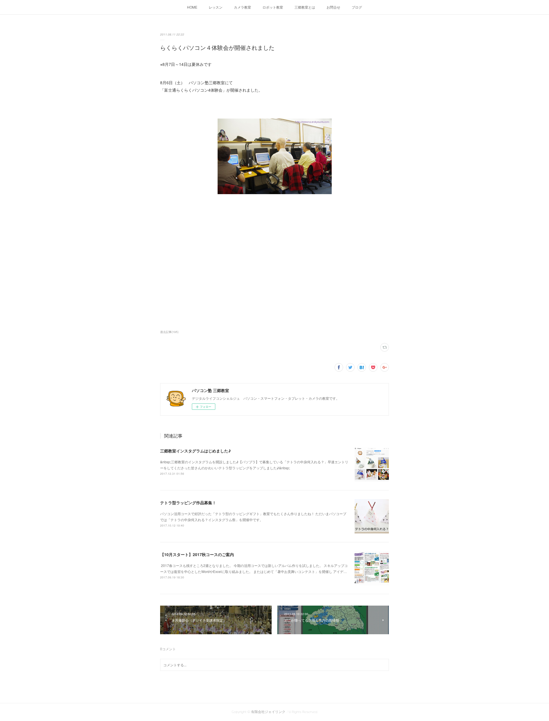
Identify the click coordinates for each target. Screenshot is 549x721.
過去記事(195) (169, 332)
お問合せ (333, 7)
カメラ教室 (242, 7)
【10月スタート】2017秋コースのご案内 (197, 554)
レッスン (215, 7)
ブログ (357, 7)
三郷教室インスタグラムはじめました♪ (195, 451)
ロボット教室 (272, 7)
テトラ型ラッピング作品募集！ (188, 502)
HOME (192, 7)
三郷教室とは (305, 7)
